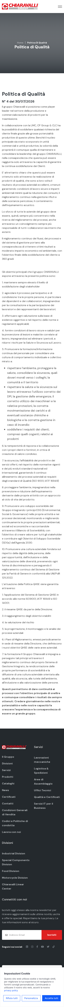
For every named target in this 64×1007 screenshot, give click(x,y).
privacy (50, 918)
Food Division (10, 871)
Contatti (7, 803)
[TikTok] (54, 946)
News (5, 790)
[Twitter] (48, 946)
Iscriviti (51, 935)
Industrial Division (13, 853)
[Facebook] (37, 946)
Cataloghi (8, 783)
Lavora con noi (11, 832)
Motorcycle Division (15, 877)
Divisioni (7, 763)
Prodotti (7, 777)
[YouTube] (42, 946)
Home (20, 42)
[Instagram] (32, 946)
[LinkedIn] (27, 946)
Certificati (8, 797)
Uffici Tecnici (42, 790)
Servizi (6, 770)
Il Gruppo (8, 757)
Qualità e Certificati (47, 797)
